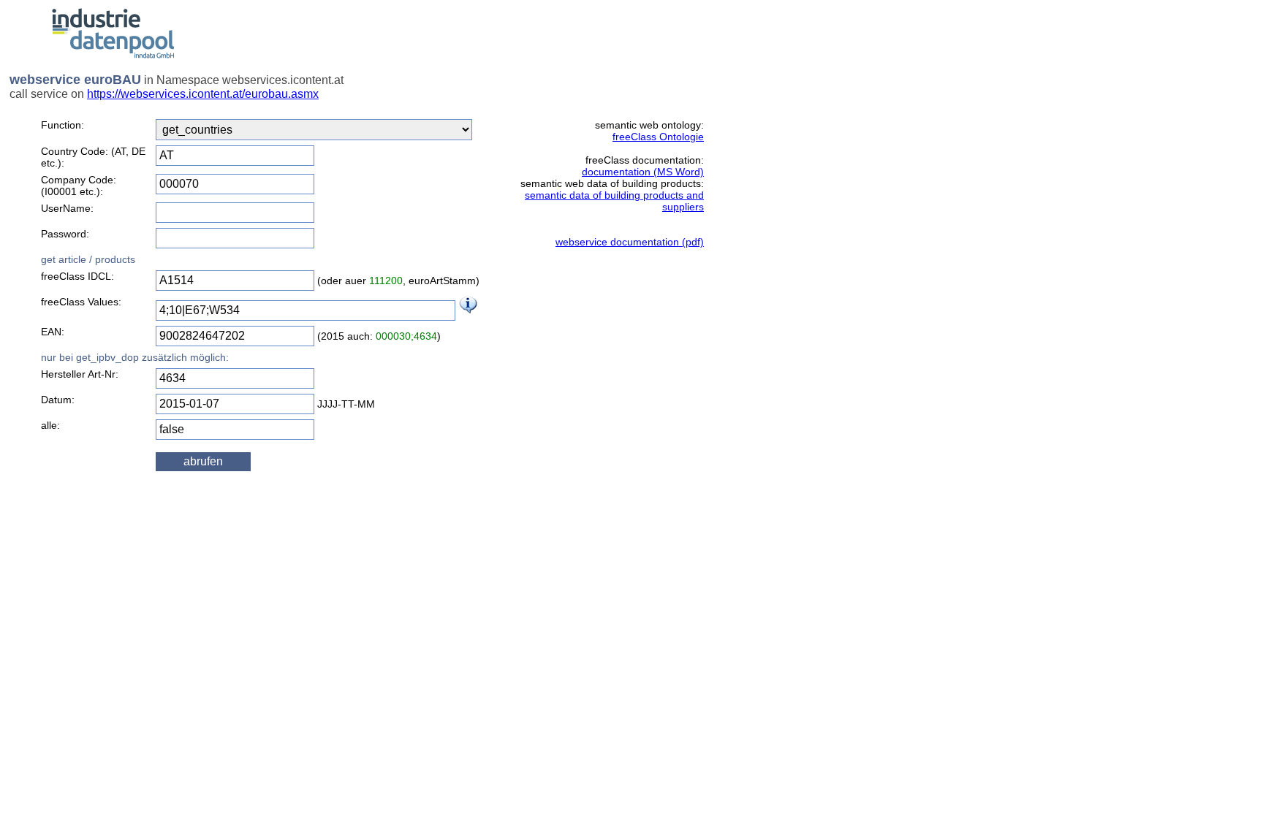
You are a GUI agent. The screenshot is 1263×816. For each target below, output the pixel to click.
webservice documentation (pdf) (629, 242)
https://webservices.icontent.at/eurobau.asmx (203, 94)
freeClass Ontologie (658, 136)
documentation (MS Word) (643, 172)
